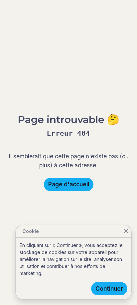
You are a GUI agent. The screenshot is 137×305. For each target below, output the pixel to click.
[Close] (125, 231)
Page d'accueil (68, 184)
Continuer (109, 288)
